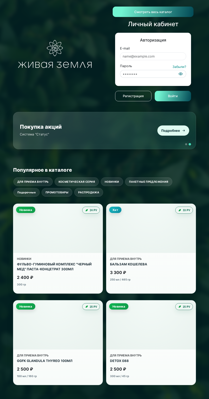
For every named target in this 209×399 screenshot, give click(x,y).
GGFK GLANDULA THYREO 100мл (44, 361)
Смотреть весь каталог (153, 12)
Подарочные (26, 192)
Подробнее (170, 130)
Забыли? (179, 67)
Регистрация (133, 96)
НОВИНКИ (112, 181)
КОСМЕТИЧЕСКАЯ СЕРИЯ (77, 181)
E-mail (125, 48)
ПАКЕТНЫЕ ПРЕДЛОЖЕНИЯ (148, 181)
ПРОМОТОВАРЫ (57, 192)
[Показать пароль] (180, 74)
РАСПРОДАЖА (88, 192)
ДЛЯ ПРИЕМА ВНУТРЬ (33, 181)
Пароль (126, 66)
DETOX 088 (119, 361)
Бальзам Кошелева (128, 264)
